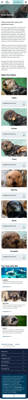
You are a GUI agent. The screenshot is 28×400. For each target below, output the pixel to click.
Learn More (6, 287)
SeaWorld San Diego (7, 344)
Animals (17, 344)
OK (14, 396)
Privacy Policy (18, 387)
